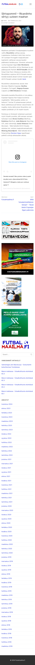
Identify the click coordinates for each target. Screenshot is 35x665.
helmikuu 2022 (6, 451)
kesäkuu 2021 (6, 481)
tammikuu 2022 (7, 455)
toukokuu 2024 (6, 404)
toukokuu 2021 (6, 485)
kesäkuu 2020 (6, 531)
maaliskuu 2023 (7, 421)
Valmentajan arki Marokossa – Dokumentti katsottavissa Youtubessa (16, 366)
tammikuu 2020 (7, 553)
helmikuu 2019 (6, 599)
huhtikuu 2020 (6, 540)
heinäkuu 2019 (6, 578)
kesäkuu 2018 (6, 633)
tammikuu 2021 (6, 502)
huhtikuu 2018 (6, 642)
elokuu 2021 (5, 476)
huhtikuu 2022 (6, 442)
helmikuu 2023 (6, 425)
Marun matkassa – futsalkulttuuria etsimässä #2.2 (17, 386)
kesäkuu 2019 (6, 582)
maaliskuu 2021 (6, 493)
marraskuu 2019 (7, 561)
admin (5, 20)
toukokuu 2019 (6, 587)
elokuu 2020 (5, 523)
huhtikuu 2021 (6, 489)
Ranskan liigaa (16, 133)
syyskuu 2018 (6, 621)
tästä (24, 79)
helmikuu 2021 (6, 498)
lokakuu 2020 (6, 514)
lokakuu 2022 (6, 434)
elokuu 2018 (5, 625)
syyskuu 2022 (6, 438)
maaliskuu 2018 (6, 646)
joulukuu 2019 (6, 557)
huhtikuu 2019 (6, 591)
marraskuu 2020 (7, 510)
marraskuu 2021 (7, 464)
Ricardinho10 (17, 188)
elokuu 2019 (5, 574)
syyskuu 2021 (6, 472)
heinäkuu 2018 (6, 629)
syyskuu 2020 (6, 519)
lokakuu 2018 (6, 616)
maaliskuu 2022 (7, 447)
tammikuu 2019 (6, 604)
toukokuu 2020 (6, 536)
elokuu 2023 (5, 408)
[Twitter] (22, 4)
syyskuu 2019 (6, 570)
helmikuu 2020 (6, 548)
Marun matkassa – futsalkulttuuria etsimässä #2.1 (17, 392)
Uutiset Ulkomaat (9, 23)
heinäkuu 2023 (6, 413)
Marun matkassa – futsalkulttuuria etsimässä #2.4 (17, 372)
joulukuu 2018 (6, 608)
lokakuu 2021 (6, 468)
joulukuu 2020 (6, 506)
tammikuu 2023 (7, 430)
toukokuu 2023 (6, 417)
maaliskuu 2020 (7, 544)
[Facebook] (19, 4)
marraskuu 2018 (7, 612)
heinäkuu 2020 (6, 527)
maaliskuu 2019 (6, 595)
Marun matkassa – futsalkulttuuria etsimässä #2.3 (17, 379)
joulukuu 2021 (6, 459)
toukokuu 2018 (6, 638)
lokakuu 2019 (6, 565)
